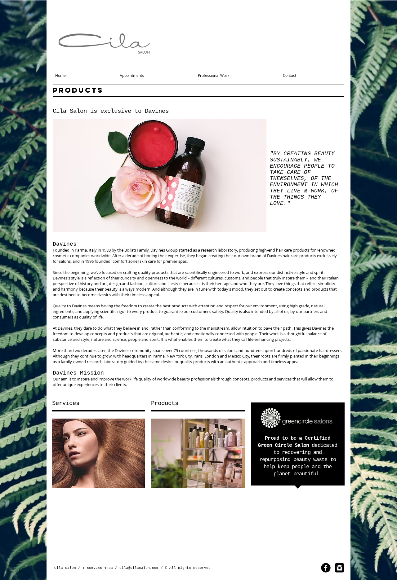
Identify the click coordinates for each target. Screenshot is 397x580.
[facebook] (326, 568)
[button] (159, 175)
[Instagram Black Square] (339, 568)
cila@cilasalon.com (138, 568)
